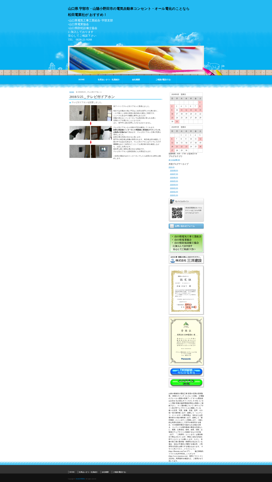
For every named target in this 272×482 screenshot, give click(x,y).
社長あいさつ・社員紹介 (109, 80)
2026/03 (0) (174, 188)
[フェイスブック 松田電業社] (186, 375)
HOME (81, 80)
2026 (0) (171, 167)
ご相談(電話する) (163, 80)
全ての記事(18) (174, 160)
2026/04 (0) (174, 185)
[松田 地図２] (186, 386)
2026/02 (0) (174, 192)
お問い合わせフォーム (185, 226)
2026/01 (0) (174, 195)
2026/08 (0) (174, 171)
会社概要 (136, 80)
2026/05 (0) (174, 181)
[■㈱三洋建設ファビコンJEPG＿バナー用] (186, 262)
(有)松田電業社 (80, 479)
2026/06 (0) (174, 178)
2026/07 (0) (174, 174)
